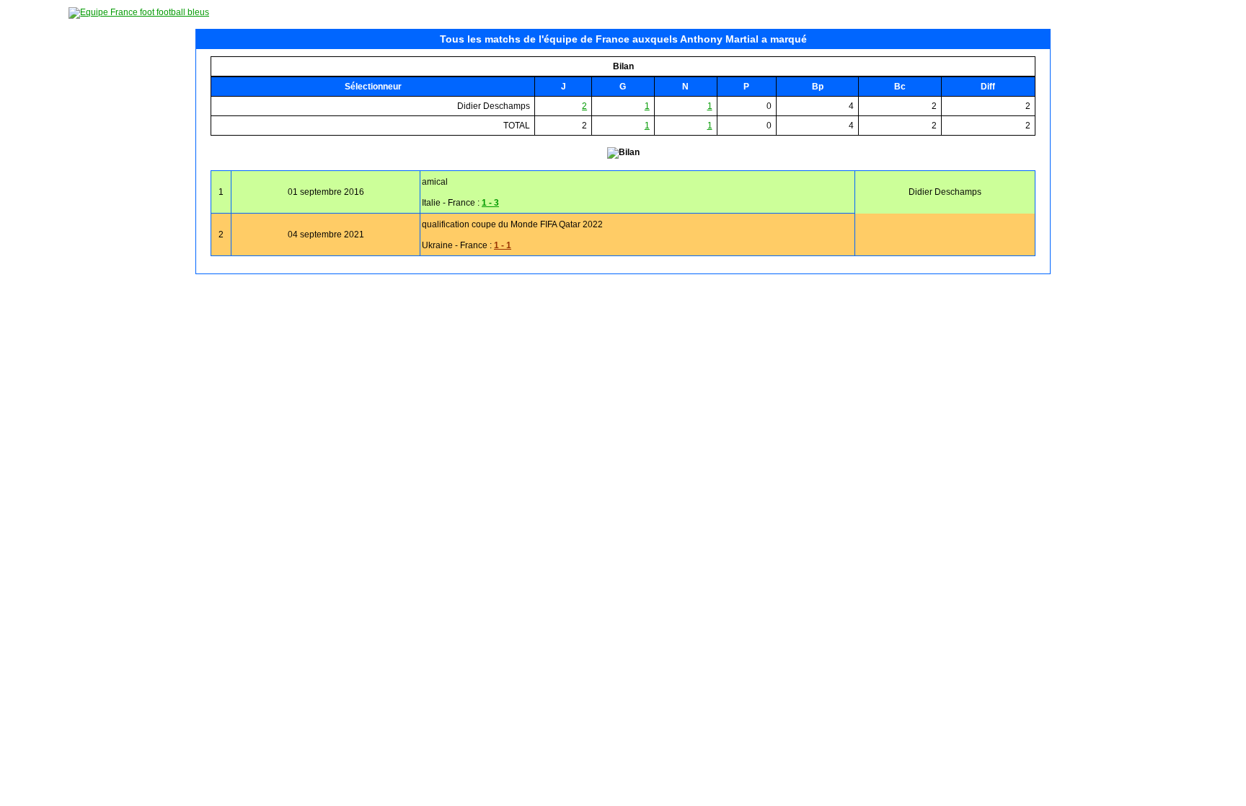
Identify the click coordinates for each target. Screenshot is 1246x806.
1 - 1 (502, 245)
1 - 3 (490, 203)
